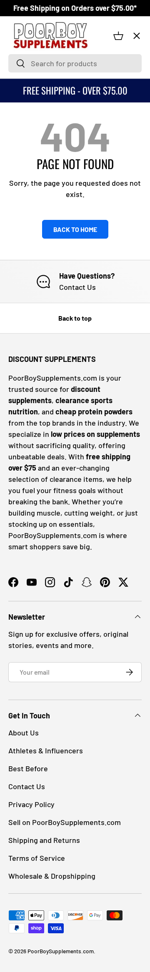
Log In (23, 193)
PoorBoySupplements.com (61, 951)
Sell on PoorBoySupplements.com (64, 822)
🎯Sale (26, 88)
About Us (23, 732)
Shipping (27, 252)
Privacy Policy (31, 804)
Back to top (75, 318)
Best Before (28, 768)
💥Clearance (34, 57)
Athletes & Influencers (45, 750)
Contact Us (30, 232)
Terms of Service (36, 857)
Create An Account (40, 213)
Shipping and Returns (44, 840)
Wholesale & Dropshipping (51, 875)
